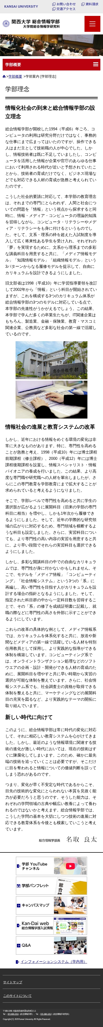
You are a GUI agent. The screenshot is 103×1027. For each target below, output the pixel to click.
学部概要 (15, 76)
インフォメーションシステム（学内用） (54, 961)
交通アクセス (66, 9)
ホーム (5, 78)
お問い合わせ (66, 4)
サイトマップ (12, 982)
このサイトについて (17, 996)
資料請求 (92, 4)
